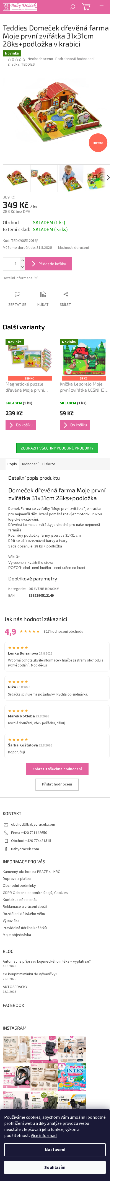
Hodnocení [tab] (29, 464)
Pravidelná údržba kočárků (25, 928)
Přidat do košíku (52, 263)
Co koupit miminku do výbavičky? (30, 974)
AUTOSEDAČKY (15, 987)
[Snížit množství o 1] (22, 267)
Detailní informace (18, 278)
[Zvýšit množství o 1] (22, 260)
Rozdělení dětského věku (24, 914)
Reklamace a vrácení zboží (25, 906)
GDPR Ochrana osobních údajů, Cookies (35, 893)
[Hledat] (72, 6)
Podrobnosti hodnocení (74, 59)
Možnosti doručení (73, 247)
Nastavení (55, 1150)
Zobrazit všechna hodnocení (57, 769)
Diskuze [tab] (48, 464)
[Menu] (101, 6)
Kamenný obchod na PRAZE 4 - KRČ (31, 872)
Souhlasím (55, 1167)
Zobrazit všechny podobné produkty (57, 448)
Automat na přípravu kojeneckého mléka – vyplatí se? (47, 961)
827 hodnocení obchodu (63, 631)
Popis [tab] (12, 464)
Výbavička (11, 921)
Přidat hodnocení (57, 784)
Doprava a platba (17, 879)
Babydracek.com (25, 849)
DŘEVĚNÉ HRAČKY (43, 589)
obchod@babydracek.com (33, 824)
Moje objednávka (17, 935)
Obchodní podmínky (19, 885)
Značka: (21, 64)
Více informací (44, 1136)
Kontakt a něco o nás (20, 900)
